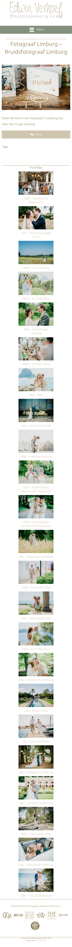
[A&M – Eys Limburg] (36, 242)
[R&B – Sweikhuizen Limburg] (36, 304)
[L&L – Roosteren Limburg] (36, 839)
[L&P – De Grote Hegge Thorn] (36, 208)
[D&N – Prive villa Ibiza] (36, 562)
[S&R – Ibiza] (36, 369)
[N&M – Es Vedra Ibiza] (36, 273)
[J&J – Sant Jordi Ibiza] (36, 716)
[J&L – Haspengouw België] (36, 531)
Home (37, 134)
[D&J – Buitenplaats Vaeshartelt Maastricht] (36, 462)
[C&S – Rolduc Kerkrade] (36, 400)
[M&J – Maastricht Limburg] (36, 654)
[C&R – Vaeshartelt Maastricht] (36, 173)
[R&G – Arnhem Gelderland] (36, 777)
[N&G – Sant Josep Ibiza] (36, 808)
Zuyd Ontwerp (41, 940)
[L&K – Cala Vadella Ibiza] (36, 593)
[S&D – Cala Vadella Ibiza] (36, 870)
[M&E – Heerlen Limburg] (36, 431)
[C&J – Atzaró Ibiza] (36, 685)
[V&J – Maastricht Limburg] (36, 747)
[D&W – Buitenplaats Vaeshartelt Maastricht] (36, 496)
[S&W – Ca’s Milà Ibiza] (36, 624)
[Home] (36, 10)
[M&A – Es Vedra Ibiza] (36, 339)
